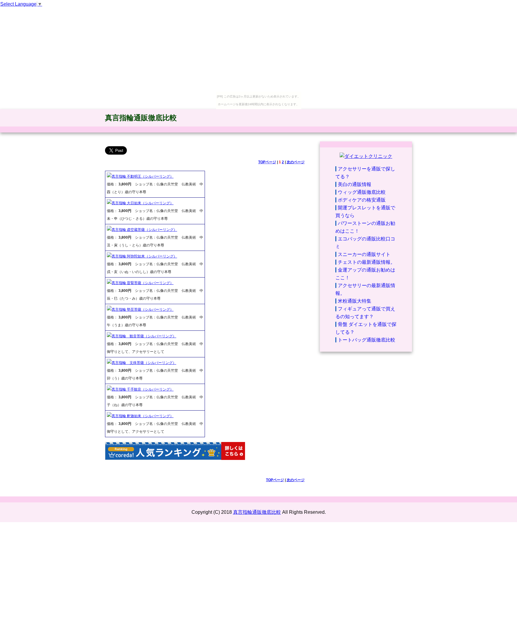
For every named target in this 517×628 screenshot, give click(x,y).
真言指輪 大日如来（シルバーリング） (143, 203)
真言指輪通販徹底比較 (141, 118)
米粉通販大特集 (354, 301)
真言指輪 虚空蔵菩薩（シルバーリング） (144, 230)
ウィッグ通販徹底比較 (362, 192)
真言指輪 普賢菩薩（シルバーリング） (143, 283)
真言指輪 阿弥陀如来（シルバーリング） (144, 256)
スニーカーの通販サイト (364, 254)
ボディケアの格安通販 (362, 199)
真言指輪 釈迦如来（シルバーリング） (143, 416)
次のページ (296, 162)
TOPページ (267, 162)
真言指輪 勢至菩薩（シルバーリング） (143, 309)
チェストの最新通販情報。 (366, 262)
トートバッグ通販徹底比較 (366, 339)
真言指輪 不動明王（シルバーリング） (143, 176)
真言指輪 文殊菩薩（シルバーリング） (144, 363)
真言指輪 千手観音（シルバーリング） (143, 389)
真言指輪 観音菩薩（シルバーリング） (144, 336)
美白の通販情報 (354, 184)
